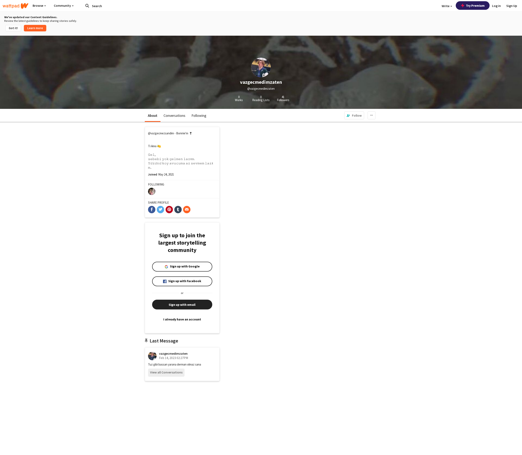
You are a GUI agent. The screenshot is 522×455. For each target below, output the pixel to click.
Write (446, 6)
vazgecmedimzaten (173, 353)
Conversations (174, 115)
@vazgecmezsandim (161, 133)
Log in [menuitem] (496, 6)
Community (63, 5)
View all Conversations (166, 372)
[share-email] (186, 209)
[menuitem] (354, 115)
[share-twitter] (160, 209)
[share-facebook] (151, 209)
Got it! (13, 28)
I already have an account (182, 319)
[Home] (15, 5)
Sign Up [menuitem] (511, 6)
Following (198, 115)
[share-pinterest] (169, 209)
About (152, 115)
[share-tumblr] (178, 209)
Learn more (35, 28)
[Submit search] (87, 5)
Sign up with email (182, 305)
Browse (38, 5)
